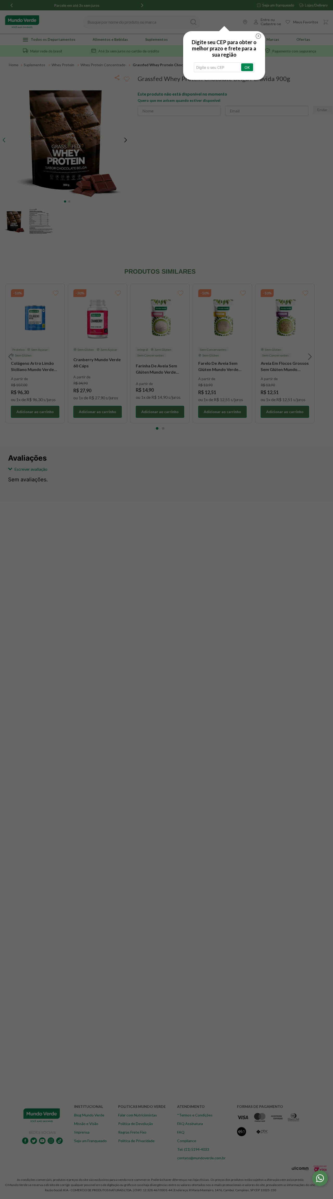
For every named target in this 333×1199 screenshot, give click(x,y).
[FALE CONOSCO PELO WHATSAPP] (320, 1178)
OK (247, 67)
